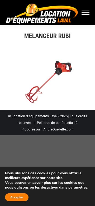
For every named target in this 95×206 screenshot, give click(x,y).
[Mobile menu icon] (85, 13)
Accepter (16, 197)
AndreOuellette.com (58, 129)
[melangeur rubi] (47, 79)
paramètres (77, 187)
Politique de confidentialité (57, 123)
